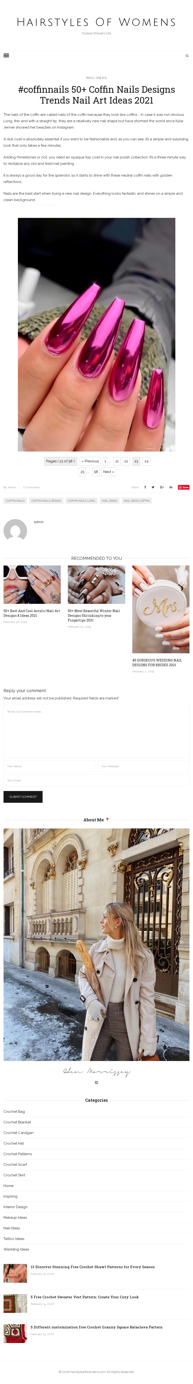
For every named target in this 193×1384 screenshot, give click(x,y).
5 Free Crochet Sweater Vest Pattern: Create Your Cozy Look (85, 1297)
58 (96, 472)
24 (147, 461)
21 (117, 461)
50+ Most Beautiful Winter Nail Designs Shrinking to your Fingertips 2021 (94, 615)
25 (82, 472)
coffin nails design (46, 500)
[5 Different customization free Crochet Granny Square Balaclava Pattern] (15, 1333)
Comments (31, 487)
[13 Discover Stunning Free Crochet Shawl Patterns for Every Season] (15, 1273)
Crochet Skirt (14, 1175)
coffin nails (15, 500)
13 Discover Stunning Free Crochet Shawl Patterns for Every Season (93, 1266)
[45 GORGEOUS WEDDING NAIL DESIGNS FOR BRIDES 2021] (160, 609)
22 (126, 461)
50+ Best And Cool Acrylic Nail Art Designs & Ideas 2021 (32, 613)
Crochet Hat (14, 1143)
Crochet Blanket (17, 1122)
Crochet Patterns (18, 1154)
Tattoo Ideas (14, 1239)
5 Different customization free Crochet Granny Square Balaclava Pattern (97, 1327)
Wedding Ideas (16, 1249)
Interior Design (16, 1207)
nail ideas (109, 500)
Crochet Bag (14, 1112)
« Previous (90, 461)
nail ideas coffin (136, 500)
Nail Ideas (96, 78)
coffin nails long (81, 500)
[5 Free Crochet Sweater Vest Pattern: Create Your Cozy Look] (15, 1303)
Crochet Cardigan (19, 1133)
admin (10, 487)
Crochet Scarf (15, 1164)
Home (8, 1186)
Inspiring (10, 1196)
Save (186, 487)
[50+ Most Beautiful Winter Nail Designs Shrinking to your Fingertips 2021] (96, 584)
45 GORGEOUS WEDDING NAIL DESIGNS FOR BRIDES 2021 (157, 662)
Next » (108, 472)
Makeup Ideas (15, 1217)
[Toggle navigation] (6, 55)
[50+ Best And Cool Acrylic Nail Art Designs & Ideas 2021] (32, 584)
